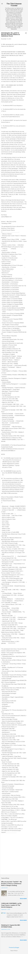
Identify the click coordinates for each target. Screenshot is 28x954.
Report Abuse (14, 950)
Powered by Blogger (14, 947)
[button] (26, 33)
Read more (23, 898)
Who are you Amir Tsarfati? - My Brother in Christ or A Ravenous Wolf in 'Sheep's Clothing (11, 883)
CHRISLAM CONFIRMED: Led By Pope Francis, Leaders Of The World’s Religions (11, 905)
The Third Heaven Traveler (14, 5)
